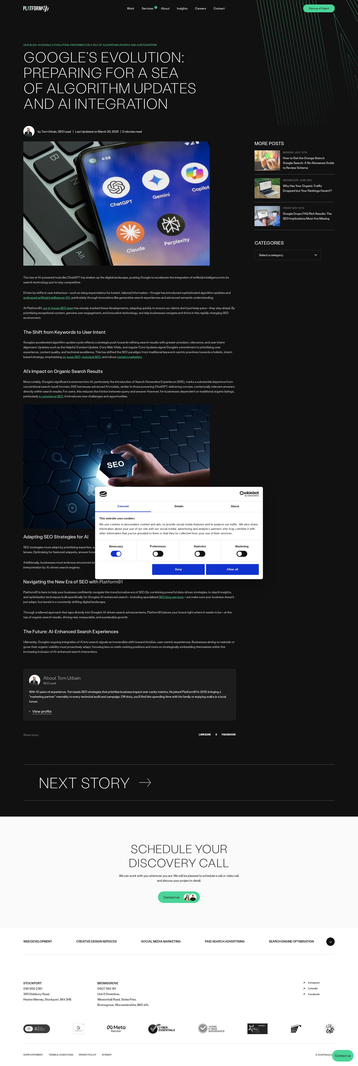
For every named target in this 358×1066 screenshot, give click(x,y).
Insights (182, 8)
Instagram (311, 983)
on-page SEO (71, 357)
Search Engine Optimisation (291, 941)
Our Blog (30, 45)
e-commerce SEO (51, 396)
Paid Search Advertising (225, 941)
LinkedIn (205, 734)
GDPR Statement (33, 1054)
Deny (178, 569)
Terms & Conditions (61, 1054)
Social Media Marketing (161, 941)
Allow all (232, 569)
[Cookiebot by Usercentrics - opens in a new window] (242, 494)
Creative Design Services (96, 941)
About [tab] (235, 506)
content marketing (129, 357)
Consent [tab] (123, 506)
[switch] (158, 554)
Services (147, 8)
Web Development (37, 941)
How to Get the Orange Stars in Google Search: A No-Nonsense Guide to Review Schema (308, 163)
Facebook (229, 734)
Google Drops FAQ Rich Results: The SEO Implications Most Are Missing (307, 216)
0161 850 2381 (32, 988)
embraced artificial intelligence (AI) (46, 297)
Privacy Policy (87, 1054)
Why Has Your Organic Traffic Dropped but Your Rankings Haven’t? (307, 188)
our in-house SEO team (58, 308)
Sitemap (107, 1054)
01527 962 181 (106, 988)
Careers (200, 8)
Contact (219, 8)
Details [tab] (179, 506)
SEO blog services (171, 597)
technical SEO (91, 357)
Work (130, 8)
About (165, 8)
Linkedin (310, 989)
